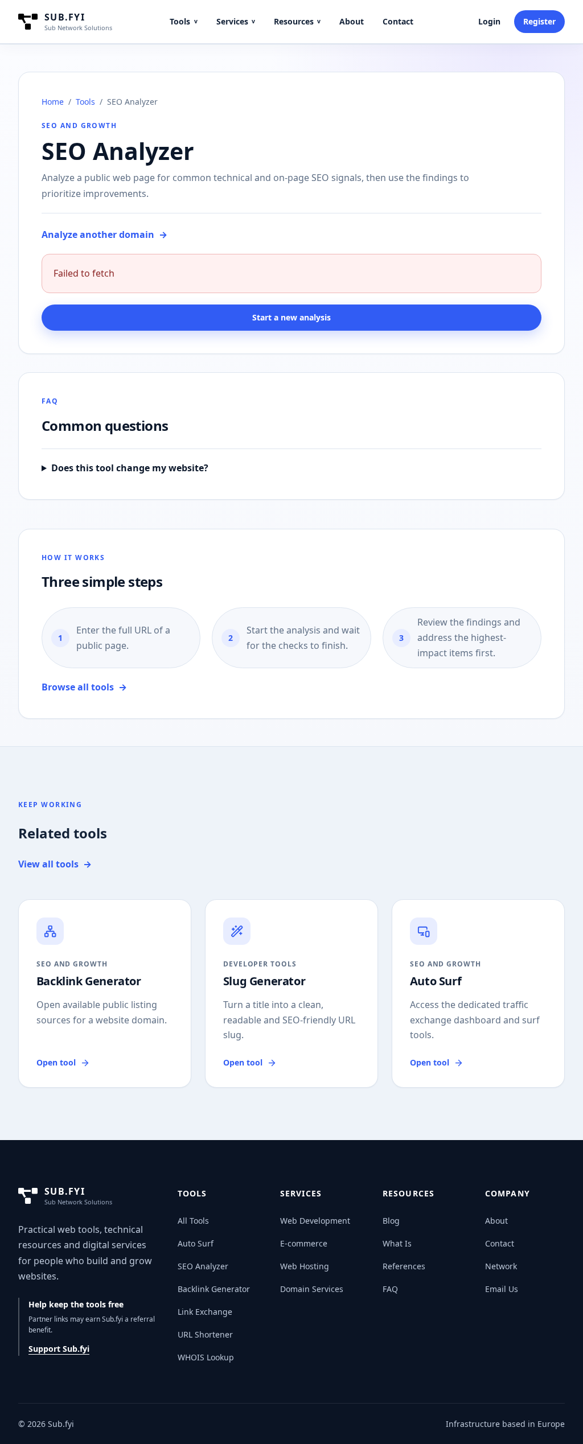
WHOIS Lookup (206, 1357)
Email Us (501, 1288)
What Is (397, 1243)
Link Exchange (205, 1311)
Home (53, 101)
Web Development (315, 1220)
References (404, 1266)
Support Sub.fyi (58, 1348)
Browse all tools (84, 687)
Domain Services (311, 1288)
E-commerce (303, 1243)
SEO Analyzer (203, 1266)
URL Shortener (205, 1334)
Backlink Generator (214, 1288)
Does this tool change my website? (129, 468)
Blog (391, 1220)
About (351, 21)
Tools (183, 21)
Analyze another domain (104, 234)
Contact (398, 21)
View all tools (55, 864)
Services (235, 21)
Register (539, 21)
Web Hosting (304, 1266)
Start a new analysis (291, 317)
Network (501, 1266)
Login (489, 21)
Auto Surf (196, 1243)
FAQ (390, 1288)
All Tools (193, 1220)
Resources (297, 21)
